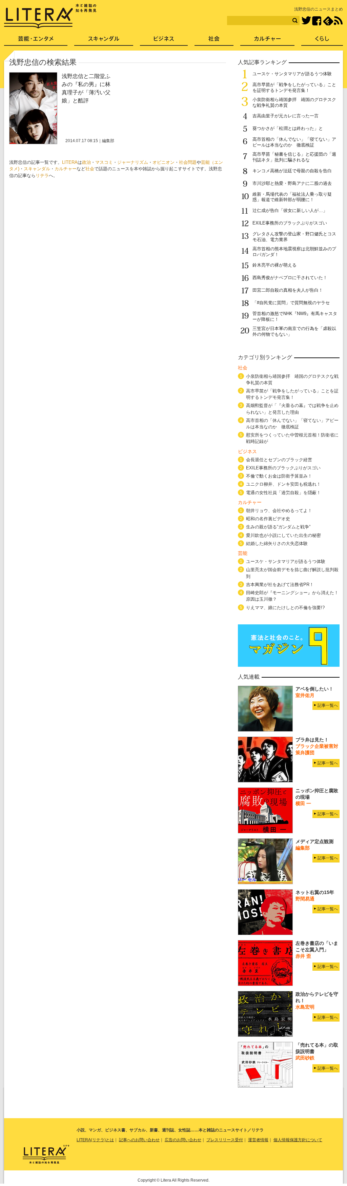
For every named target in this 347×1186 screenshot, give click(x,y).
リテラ (42, 175)
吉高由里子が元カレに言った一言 (285, 115)
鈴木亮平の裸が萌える (274, 265)
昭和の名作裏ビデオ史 (268, 518)
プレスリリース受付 (224, 1140)
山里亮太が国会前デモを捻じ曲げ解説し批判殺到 (292, 573)
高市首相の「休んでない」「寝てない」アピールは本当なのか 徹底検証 (294, 142)
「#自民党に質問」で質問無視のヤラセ (291, 302)
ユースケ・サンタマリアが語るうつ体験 (292, 73)
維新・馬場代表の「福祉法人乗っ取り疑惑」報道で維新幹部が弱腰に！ (292, 197)
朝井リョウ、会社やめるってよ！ (279, 510)
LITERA (70, 162)
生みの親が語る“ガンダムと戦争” (278, 526)
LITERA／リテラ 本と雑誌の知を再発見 (50, 16)
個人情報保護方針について (297, 1140)
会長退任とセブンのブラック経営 (279, 459)
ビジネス (164, 41)
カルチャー (66, 168)
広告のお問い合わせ (183, 1140)
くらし (322, 41)
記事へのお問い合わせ (139, 1140)
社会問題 (188, 162)
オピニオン (163, 162)
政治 (86, 162)
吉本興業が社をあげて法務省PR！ (280, 584)
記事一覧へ (328, 705)
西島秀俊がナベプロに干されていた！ (289, 277)
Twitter (306, 20)
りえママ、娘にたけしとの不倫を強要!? (285, 607)
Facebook (316, 20)
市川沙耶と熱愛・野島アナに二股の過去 (292, 183)
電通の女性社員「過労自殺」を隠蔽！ (283, 492)
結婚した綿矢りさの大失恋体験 (277, 543)
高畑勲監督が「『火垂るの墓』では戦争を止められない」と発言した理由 (292, 408)
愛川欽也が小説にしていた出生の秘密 (283, 535)
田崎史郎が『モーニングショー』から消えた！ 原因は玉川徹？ (292, 596)
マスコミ (104, 162)
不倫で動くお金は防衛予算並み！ (279, 476)
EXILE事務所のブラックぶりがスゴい (289, 223)
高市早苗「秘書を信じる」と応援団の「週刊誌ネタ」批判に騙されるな (294, 157)
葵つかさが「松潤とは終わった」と (287, 128)
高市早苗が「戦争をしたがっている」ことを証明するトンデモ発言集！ (294, 87)
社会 (89, 168)
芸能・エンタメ (35, 41)
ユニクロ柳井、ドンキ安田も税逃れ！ (283, 484)
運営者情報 (258, 1140)
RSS (338, 20)
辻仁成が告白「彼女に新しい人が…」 (289, 210)
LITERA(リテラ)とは (95, 1140)
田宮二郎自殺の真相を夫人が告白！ (287, 290)
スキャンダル (37, 168)
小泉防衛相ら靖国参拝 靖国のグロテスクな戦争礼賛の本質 (292, 379)
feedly (328, 20)
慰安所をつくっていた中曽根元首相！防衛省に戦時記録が (292, 438)
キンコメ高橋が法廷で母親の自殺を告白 (292, 170)
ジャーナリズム (132, 162)
